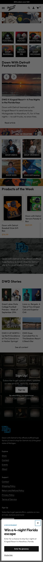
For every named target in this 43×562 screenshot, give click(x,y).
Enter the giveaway (21, 549)
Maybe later (8, 555)
